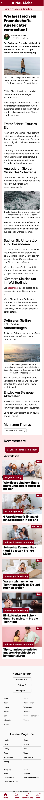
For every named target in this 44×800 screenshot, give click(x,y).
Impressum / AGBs (31, 777)
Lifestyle (7, 720)
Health (6, 740)
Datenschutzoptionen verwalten (12, 781)
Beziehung (13, 288)
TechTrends (28, 757)
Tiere (6, 753)
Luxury (26, 744)
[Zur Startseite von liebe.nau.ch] (22, 2)
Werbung (7, 770)
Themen (26, 720)
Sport (6, 703)
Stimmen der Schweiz (32, 716)
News (6, 698)
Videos (6, 711)
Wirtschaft (27, 707)
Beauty (6, 762)
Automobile (8, 757)
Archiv (6, 724)
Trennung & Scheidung (22, 9)
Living (25, 740)
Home (6, 9)
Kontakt (27, 774)
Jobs (6, 774)
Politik (26, 698)
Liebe (6, 744)
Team (26, 770)
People (6, 707)
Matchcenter (28, 703)
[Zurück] (1, 3)
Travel (25, 753)
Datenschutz (9, 777)
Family (6, 749)
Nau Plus (27, 711)
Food (25, 749)
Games (6, 716)
